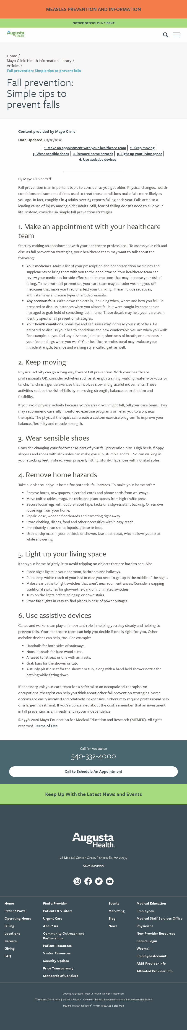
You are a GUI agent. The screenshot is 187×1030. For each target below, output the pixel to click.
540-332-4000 (93, 755)
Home (12, 56)
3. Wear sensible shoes (51, 153)
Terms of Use (46, 726)
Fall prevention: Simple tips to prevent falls (44, 70)
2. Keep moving (142, 147)
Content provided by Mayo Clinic (46, 131)
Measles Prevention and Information (93, 9)
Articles (13, 65)
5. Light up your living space (139, 153)
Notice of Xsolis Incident (93, 23)
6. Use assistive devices (97, 159)
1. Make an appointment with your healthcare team (85, 147)
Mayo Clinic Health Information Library (39, 60)
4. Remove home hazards (93, 153)
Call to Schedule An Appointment (93, 771)
